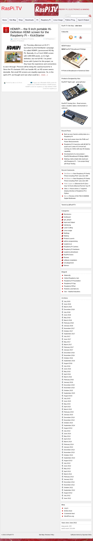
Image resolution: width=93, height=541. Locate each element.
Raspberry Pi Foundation (72, 281)
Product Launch (69, 238)
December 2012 (69, 482)
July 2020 (67, 301)
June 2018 (67, 315)
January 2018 (68, 326)
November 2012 (69, 485)
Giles (66, 188)
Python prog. (70, 20)
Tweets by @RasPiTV (69, 205)
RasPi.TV (11, 8)
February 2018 (69, 323)
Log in (66, 508)
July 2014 (67, 431)
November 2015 (69, 388)
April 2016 (67, 374)
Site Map (12, 20)
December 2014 (69, 417)
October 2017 (68, 331)
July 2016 (67, 366)
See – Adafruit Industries (72, 291)
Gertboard (67, 217)
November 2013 (69, 452)
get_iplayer (67, 220)
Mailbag (66, 233)
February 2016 (69, 380)
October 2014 (68, 423)
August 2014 (68, 428)
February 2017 (69, 347)
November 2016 (69, 355)
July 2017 (67, 336)
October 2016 (68, 358)
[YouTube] (80, 37)
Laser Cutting (68, 228)
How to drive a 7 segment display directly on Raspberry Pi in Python (75, 191)
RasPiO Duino (68, 255)
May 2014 (67, 436)
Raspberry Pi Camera (27, 39)
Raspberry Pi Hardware (17, 41)
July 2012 (67, 495)
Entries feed (68, 511)
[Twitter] (76, 37)
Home (4, 20)
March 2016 (68, 377)
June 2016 (67, 369)
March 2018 (68, 320)
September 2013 (69, 458)
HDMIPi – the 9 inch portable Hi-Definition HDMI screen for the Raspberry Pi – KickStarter (31, 32)
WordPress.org (69, 516)
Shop (21, 20)
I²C (37, 20)
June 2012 (67, 498)
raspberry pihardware (71, 252)
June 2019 (67, 304)
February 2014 (69, 444)
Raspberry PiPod (69, 286)
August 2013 (68, 460)
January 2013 (68, 479)
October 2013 (68, 455)
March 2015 (68, 409)
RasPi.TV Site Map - (72, 26)
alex (13, 82)
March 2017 (68, 344)
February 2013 (69, 477)
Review (66, 257)
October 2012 (68, 487)
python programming (71, 241)
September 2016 (69, 361)
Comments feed (69, 513)
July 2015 (67, 398)
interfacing (67, 225)
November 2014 (69, 420)
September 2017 (69, 334)
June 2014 (67, 433)
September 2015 (69, 393)
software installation (70, 260)
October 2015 (68, 390)
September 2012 (69, 490)
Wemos (66, 265)
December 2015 (69, 385)
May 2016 (67, 371)
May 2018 (67, 317)
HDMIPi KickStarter (40, 84)
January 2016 (68, 382)
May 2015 (67, 404)
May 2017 (67, 342)
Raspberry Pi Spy (70, 283)
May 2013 (67, 468)
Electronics (67, 214)
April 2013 (67, 471)
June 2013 (67, 466)
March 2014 (68, 441)
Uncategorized (69, 263)
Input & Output (83, 20)
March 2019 (68, 307)
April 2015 (67, 407)
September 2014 (69, 425)
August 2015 (68, 396)
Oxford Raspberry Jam (71, 278)
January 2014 (68, 447)
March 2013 (68, 474)
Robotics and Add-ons (71, 289)
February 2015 (69, 412)
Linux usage (58, 20)
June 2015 (67, 401)
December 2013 (69, 450)
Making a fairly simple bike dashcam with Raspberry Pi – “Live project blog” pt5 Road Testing (76, 161)
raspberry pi (46, 20)
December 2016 (69, 353)
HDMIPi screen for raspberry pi (34, 86)
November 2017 (69, 328)
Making (66, 236)
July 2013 (67, 463)
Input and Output (69, 222)
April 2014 (67, 439)
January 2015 (68, 415)
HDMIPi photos (51, 84)
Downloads (29, 20)
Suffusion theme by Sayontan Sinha (81, 534)
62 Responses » (50, 39)
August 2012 (68, 493)
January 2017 (68, 350)
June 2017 (67, 339)
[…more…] (43, 75)
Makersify (67, 275)
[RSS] (71, 37)
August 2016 (68, 363)
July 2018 (67, 312)
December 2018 (69, 309)
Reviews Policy (49, 534)
